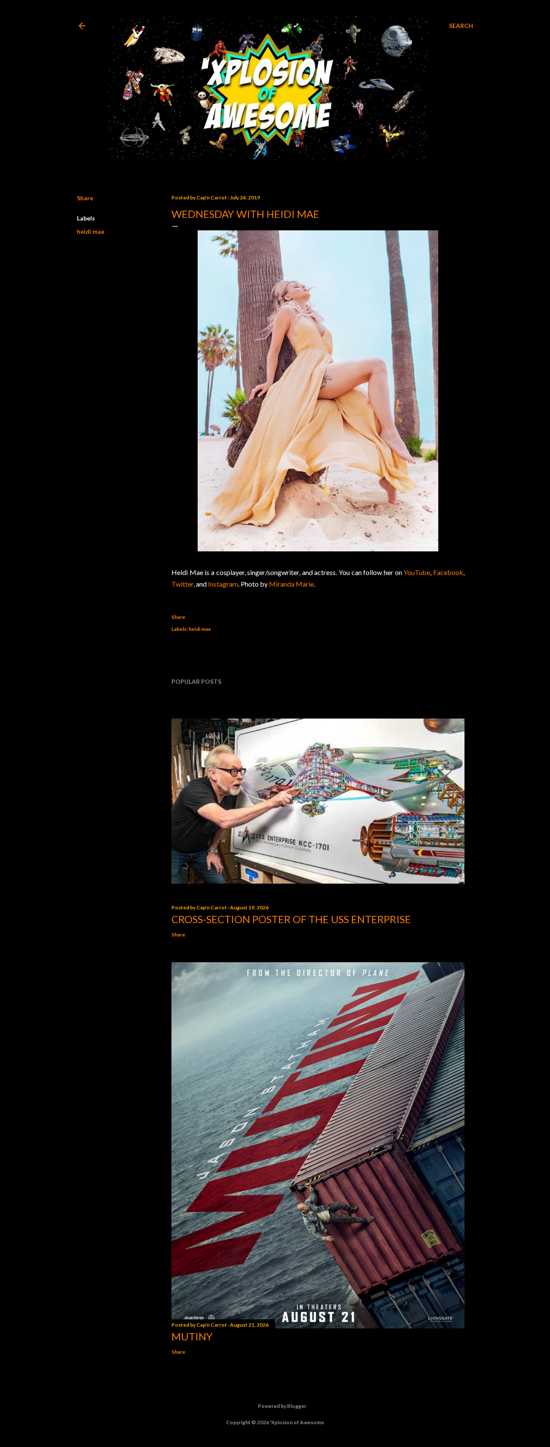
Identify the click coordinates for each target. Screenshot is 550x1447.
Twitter (182, 584)
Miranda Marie (291, 584)
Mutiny (192, 1336)
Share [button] (85, 198)
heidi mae (90, 231)
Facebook (448, 572)
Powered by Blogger (282, 1406)
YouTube (416, 572)
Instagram (223, 584)
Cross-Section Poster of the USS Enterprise (291, 919)
